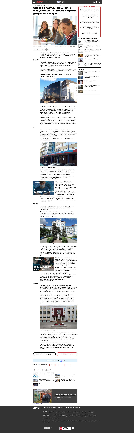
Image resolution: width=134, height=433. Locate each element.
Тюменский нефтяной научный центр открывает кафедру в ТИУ (68, 380)
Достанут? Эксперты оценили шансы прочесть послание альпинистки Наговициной (92, 50)
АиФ (47, 103)
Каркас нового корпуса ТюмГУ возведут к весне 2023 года (68, 375)
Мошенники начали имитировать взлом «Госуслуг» (91, 81)
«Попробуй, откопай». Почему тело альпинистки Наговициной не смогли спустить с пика (92, 60)
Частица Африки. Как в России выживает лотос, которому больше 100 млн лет (92, 41)
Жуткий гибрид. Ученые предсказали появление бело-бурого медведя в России (92, 46)
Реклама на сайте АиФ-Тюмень (49, 407)
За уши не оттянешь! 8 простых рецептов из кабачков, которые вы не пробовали (92, 55)
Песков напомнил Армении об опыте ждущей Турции (92, 77)
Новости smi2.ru (38, 403)
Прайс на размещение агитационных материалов (69, 407)
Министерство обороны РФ (49, 330)
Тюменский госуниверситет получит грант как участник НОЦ (46, 380)
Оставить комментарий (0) (67, 354)
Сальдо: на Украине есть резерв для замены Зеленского (92, 86)
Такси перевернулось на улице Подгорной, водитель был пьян (90, 33)
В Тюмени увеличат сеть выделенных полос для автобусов (89, 10)
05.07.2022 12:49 (36, 5)
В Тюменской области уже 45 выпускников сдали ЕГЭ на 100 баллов (46, 376)
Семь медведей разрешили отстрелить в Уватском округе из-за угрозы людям (89, 27)
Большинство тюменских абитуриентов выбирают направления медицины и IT (45, 385)
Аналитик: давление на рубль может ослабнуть (92, 72)
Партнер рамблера (54, 427)
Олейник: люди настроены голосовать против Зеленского (91, 91)
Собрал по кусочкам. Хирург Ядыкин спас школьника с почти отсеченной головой (92, 64)
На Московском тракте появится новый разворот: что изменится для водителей (89, 16)
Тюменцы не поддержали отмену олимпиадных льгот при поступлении (89, 21)
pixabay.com (72, 46)
